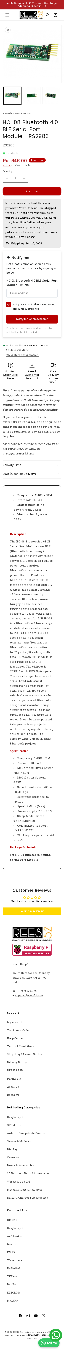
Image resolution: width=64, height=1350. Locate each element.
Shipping (7, 165)
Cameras (13, 1157)
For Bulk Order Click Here (10, 374)
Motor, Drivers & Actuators (24, 1189)
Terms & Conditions (20, 1046)
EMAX (11, 1252)
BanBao (12, 1284)
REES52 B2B (15, 1070)
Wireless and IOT (19, 1181)
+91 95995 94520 (26, 991)
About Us (13, 1086)
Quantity (7, 171)
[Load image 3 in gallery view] (51, 96)
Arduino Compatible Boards (26, 1133)
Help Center (15, 1038)
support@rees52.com (29, 995)
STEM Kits (14, 1125)
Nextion (12, 1244)
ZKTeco (12, 1276)
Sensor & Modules (19, 1141)
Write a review (32, 911)
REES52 (12, 1220)
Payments (14, 1078)
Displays (13, 1149)
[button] (7, 15)
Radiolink (14, 1268)
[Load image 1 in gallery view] (12, 96)
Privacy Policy (17, 1062)
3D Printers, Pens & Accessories (28, 1173)
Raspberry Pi (16, 1117)
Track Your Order (18, 1030)
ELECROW (13, 1292)
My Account (15, 1022)
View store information (22, 355)
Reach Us (13, 1094)
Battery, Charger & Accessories (27, 1197)
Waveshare (14, 1260)
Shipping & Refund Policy (24, 1054)
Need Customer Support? (32, 374)
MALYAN (13, 1300)
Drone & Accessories (20, 1165)
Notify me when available (32, 318)
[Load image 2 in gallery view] (32, 96)
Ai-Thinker (15, 1236)
